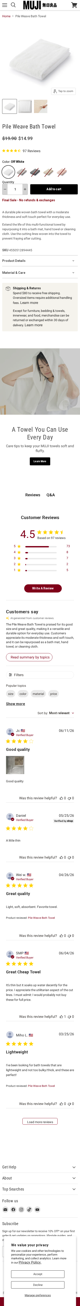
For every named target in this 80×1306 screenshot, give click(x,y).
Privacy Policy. (30, 1262)
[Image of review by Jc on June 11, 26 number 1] (15, 765)
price (53, 694)
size (10, 694)
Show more (15, 704)
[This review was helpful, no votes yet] (61, 798)
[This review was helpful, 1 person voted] (61, 1016)
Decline (38, 1285)
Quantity (8, 182)
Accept (37, 1274)
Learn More (40, 461)
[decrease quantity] (5, 189)
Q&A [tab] (50, 495)
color (23, 694)
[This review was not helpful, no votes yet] (69, 798)
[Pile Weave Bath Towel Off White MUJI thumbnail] (9, 106)
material (38, 694)
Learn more (29, 303)
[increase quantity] (25, 189)
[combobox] (56, 713)
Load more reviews (40, 1122)
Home (6, 16)
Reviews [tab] (32, 495)
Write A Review (43, 588)
